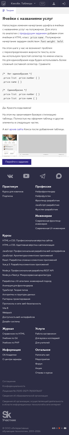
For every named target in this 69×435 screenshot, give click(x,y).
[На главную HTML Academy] (3, 3)
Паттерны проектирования (16, 299)
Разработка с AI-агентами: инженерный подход (26, 281)
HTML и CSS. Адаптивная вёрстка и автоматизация (28, 245)
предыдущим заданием (33, 33)
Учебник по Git (10, 338)
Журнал (8, 328)
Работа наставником (45, 333)
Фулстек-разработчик (46, 209)
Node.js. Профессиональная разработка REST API (28, 270)
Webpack (7, 312)
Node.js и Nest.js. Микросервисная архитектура (26, 275)
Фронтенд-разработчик (47, 200)
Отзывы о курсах (44, 372)
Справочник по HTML (13, 333)
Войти (64, 3)
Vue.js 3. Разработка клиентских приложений (25, 264)
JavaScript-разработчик (47, 205)
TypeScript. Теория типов (15, 290)
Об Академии (9, 354)
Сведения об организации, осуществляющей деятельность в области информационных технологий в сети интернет (32, 403)
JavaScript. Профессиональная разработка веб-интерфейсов (33, 251)
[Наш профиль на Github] (59, 428)
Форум (38, 363)
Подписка (7, 196)
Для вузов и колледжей (47, 338)
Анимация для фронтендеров (17, 285)
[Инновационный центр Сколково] (9, 416)
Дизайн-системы (11, 321)
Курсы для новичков (12, 191)
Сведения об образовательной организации (25, 395)
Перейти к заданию (16, 161)
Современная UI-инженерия (50, 228)
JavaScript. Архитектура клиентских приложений (27, 255)
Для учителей (42, 342)
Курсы (6, 235)
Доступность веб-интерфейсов (18, 317)
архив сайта (16, 129)
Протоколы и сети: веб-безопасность (21, 303)
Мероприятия (42, 359)
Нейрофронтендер (45, 191)
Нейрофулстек (43, 196)
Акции (38, 368)
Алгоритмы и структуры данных (18, 294)
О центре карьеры (12, 359)
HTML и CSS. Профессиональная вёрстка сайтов (27, 240)
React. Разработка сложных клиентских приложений (29, 260)
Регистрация (54, 3)
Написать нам (42, 354)
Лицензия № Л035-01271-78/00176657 (22, 391)
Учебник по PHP (10, 342)
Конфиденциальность (13, 386)
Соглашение (9, 381)
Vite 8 (5, 308)
